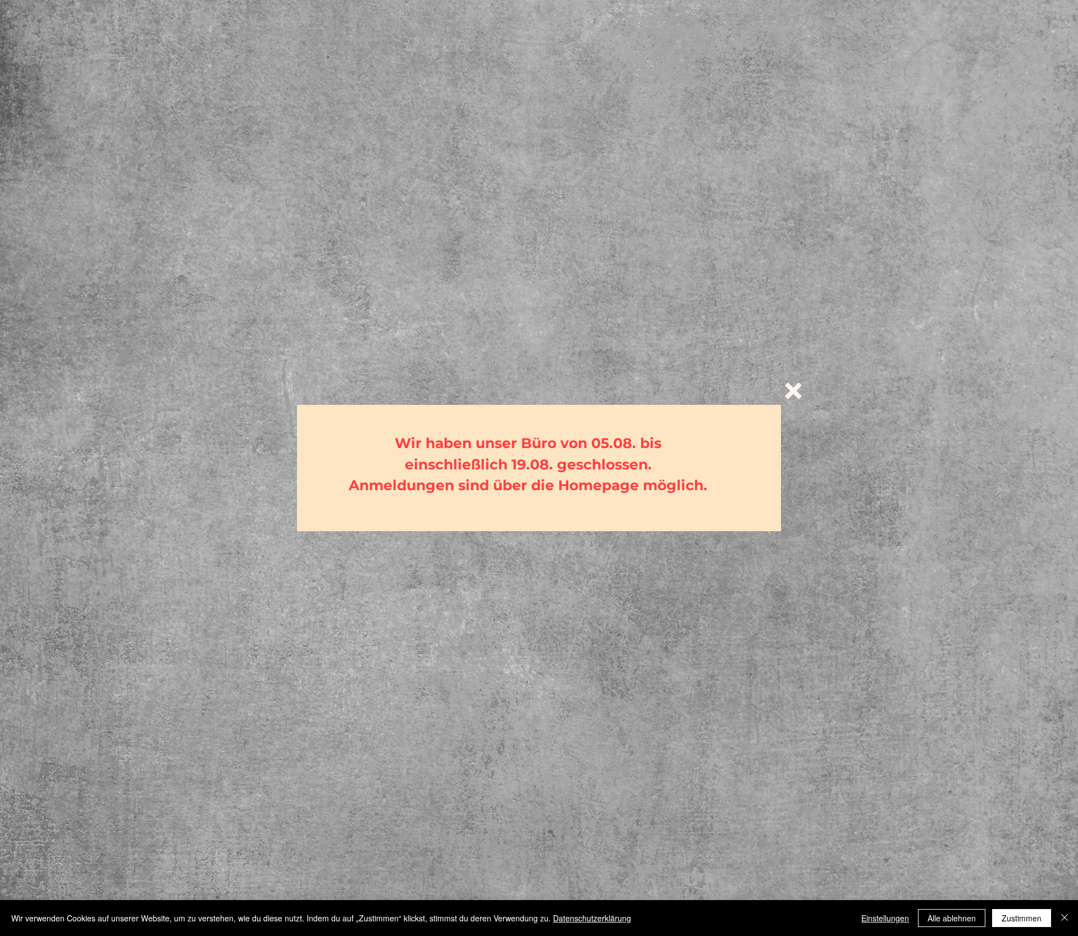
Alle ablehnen (952, 918)
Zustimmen (1022, 918)
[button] (793, 390)
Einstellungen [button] (885, 918)
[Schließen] (1064, 918)
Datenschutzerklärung (592, 918)
